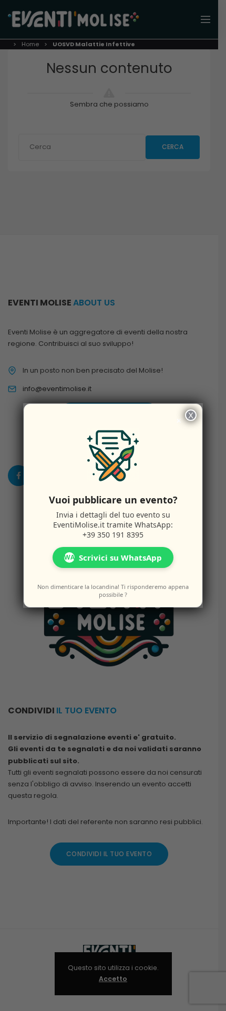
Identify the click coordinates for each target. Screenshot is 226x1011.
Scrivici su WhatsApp (113, 557)
